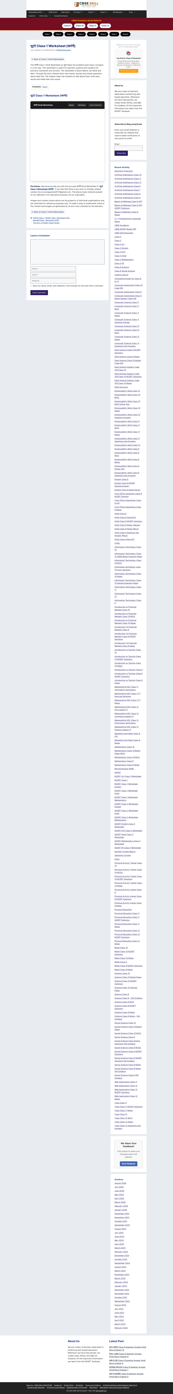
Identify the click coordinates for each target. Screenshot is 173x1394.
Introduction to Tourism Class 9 (129, 670)
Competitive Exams (61, 16)
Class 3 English (121, 248)
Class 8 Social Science (125, 271)
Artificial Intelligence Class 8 (127, 194)
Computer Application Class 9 (128, 292)
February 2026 (121, 1206)
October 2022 (121, 1297)
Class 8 (125, 34)
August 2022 (120, 1305)
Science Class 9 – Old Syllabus (128, 998)
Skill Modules (117, 12)
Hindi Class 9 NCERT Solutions (128, 521)
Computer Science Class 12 (127, 326)
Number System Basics (125, 851)
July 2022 (119, 1309)
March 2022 (120, 1324)
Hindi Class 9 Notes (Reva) (127, 529)
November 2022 (122, 1294)
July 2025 (119, 1233)
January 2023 (121, 1286)
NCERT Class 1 (38, 218)
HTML (117, 543)
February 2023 (121, 1282)
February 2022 (121, 1328)
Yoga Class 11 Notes (124, 1110)
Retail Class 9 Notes (124, 970)
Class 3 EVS (120, 252)
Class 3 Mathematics (124, 259)
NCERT (118, 772)
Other (117, 859)
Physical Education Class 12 (127, 930)
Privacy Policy (69, 1385)
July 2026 (119, 1187)
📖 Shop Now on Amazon (129, 71)
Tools (131, 12)
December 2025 (122, 1214)
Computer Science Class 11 (127, 302)
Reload (71, 105)
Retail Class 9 (121, 962)
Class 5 (92, 34)
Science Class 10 (122, 973)
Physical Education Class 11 (127, 913)
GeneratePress (101, 1391)
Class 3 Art (120, 244)
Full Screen (81, 105)
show (45, 87)
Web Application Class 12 (126, 1086)
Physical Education (123, 909)
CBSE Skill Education (124, 233)
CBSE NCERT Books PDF (125, 229)
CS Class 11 (77, 12)
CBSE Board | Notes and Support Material (114, 1387)
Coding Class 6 (121, 275)
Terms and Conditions (93, 1385)
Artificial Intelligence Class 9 (127, 198)
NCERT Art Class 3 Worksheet (128, 776)
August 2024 (120, 1267)
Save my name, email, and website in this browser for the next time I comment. (68, 286)
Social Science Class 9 (125, 1037)
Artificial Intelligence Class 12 (128, 182)
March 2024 (120, 1271)
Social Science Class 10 (125, 1023)
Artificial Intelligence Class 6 (127, 186)
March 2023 (120, 1278)
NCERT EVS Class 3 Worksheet (128, 831)
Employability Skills (35, 12)
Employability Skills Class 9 (127, 449)
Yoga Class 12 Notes (124, 1122)
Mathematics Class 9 (124, 761)
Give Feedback (128, 1164)
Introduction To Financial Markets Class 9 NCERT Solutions (126, 636)
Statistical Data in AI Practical (77, 1387)
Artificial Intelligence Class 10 (128, 175)
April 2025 (119, 1244)
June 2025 (119, 1236)
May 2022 (119, 1316)
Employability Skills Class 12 (127, 445)
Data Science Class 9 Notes (127, 357)
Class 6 (103, 34)
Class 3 (69, 34)
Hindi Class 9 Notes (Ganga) (127, 525)
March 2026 (120, 1202)
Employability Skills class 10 (127, 391)
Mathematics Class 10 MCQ (127, 757)
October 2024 (121, 1259)
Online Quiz (43, 16)
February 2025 (121, 1252)
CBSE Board (53, 12)
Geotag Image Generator (36, 1387)
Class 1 (47, 34)
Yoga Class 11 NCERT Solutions (129, 1107)
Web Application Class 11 (126, 1082)
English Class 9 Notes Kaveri (127, 490)
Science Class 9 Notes (125, 1012)
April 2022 (119, 1320)
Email (117, 144)
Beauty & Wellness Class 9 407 (128, 201)
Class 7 (114, 34)
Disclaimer (79, 1385)
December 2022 (122, 1290)
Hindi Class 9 (120, 514)
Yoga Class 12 (121, 1114)
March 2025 (120, 1248)
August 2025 (120, 1229)
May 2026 (119, 1195)
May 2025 (119, 1240)
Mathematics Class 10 (124, 747)
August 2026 (120, 1183)
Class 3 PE (119, 263)
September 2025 (122, 1225)
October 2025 (121, 1221)
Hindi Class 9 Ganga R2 (125, 517)
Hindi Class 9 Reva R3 (124, 539)
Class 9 (67, 26)
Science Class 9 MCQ (124, 1002)
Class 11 (91, 12)
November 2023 (122, 1274)
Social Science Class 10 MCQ (128, 1033)
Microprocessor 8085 (124, 769)
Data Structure (121, 387)
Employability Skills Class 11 (127, 421)
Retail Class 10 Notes (124, 958)
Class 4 (80, 34)
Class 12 (103, 12)
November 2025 (122, 1217)
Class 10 (80, 26)
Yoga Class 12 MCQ (123, 1118)
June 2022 (119, 1313)
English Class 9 (121, 479)
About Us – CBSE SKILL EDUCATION (39, 1385)
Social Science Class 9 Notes (128, 1065)
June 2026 (119, 1191)
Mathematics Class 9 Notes (127, 765)
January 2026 (121, 1210)
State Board (65, 12)
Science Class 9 (122, 994)
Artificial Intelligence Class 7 (127, 190)
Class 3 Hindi (120, 256)
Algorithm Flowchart (124, 171)
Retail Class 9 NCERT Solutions (128, 966)
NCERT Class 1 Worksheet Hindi (57, 218)
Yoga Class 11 (121, 1103)
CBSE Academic (122, 225)
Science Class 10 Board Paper (128, 977)
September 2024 (122, 1263)
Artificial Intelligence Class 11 (128, 179)
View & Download (95, 105)
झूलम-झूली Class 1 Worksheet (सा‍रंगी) (46, 220)
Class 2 (58, 34)
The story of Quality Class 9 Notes (46, 223)
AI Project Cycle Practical (56, 1387)
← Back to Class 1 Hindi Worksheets (48, 59)
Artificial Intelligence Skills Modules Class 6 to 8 (120, 1385)
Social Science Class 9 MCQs (128, 1048)
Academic (31, 16)
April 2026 (119, 1198)
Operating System (123, 855)
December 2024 (122, 1255)
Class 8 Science (122, 267)
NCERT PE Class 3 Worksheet (128, 848)
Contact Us (58, 1385)
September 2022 (122, 1301)
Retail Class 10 (121, 948)
